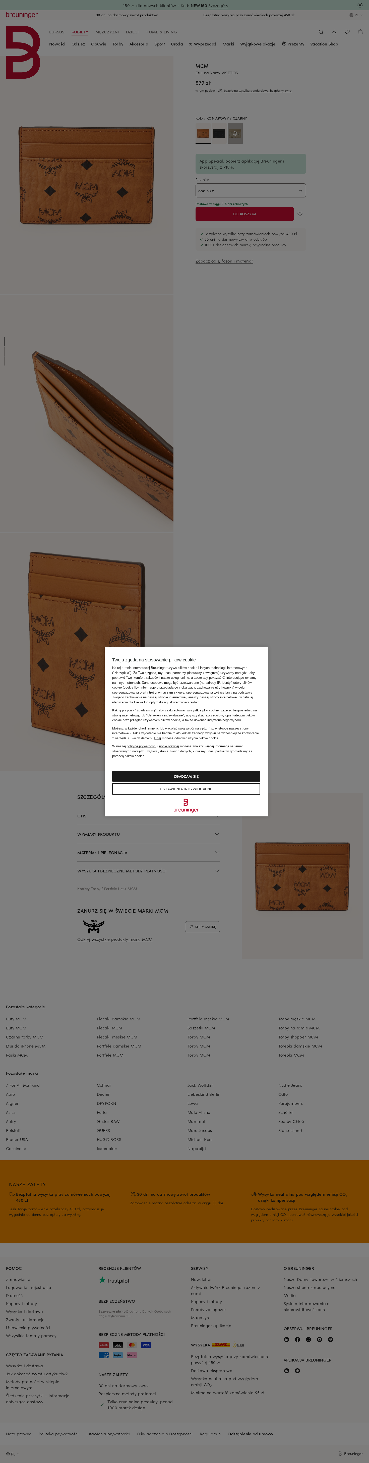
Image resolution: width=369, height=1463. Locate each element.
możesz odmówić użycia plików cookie (186, 738)
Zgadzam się (186, 776)
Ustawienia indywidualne (186, 789)
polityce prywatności (141, 746)
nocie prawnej (169, 746)
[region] (186, 731)
